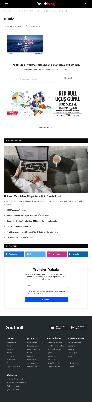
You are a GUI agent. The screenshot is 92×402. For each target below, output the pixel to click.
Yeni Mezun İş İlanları (56, 346)
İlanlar (9, 353)
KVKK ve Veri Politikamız (16, 383)
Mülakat (71, 349)
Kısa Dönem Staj (54, 367)
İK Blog (30, 356)
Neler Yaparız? (33, 342)
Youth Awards (32, 363)
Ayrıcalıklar (11, 360)
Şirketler (10, 349)
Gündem (71, 367)
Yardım (9, 346)
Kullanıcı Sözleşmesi (15, 379)
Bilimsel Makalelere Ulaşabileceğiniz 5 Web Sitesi (32, 196)
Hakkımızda (11, 342)
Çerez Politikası (13, 390)
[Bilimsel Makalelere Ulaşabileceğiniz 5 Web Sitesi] (46, 169)
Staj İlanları (52, 356)
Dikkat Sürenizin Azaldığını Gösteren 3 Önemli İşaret (28, 216)
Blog (9, 363)
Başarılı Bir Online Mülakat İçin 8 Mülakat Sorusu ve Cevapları (32, 221)
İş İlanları (51, 353)
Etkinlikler (11, 356)
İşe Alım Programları (55, 342)
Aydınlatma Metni (13, 386)
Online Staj (52, 360)
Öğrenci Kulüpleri (13, 367)
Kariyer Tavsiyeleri (75, 342)
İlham (70, 356)
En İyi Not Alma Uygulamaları (19, 226)
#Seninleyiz (31, 360)
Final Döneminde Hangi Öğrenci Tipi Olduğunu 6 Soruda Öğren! (33, 232)
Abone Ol (46, 299)
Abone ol (68, 78)
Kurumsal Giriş (32, 346)
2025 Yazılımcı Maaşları (16, 210)
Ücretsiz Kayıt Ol (33, 349)
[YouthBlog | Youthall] (46, 4)
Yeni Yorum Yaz (46, 127)
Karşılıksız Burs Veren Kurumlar (20, 237)
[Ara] (85, 4)
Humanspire (72, 353)
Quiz (69, 360)
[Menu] (6, 4)
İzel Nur (9, 26)
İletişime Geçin (32, 367)
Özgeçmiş (72, 346)
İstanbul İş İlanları (54, 349)
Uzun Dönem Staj (54, 363)
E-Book (30, 353)
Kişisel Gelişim (73, 363)
